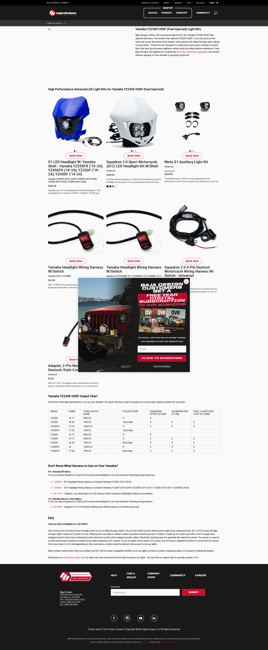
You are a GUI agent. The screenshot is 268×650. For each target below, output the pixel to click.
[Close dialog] (186, 281)
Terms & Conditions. (162, 366)
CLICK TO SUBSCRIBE (162, 358)
